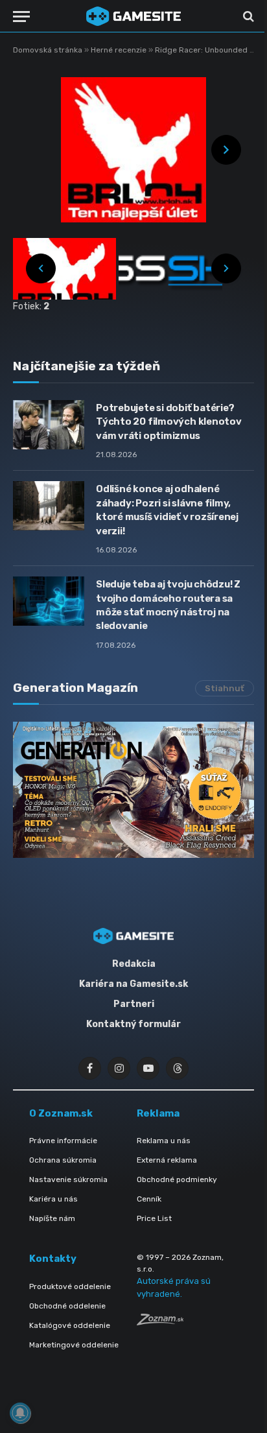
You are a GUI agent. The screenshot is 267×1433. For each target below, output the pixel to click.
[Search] (247, 16)
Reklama (158, 1113)
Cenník (149, 1198)
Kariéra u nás (53, 1198)
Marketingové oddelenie (74, 1344)
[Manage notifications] (20, 1413)
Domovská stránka (47, 49)
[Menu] (21, 16)
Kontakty (52, 1258)
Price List (154, 1218)
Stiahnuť (224, 688)
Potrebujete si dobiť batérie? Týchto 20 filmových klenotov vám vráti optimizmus (169, 422)
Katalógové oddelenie (69, 1325)
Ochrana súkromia (63, 1160)
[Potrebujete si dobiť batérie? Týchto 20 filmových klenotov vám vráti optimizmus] (48, 424)
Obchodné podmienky (177, 1179)
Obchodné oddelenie (67, 1305)
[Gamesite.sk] (133, 16)
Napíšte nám (52, 1218)
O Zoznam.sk (61, 1113)
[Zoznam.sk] (160, 1322)
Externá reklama (167, 1160)
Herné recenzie (119, 49)
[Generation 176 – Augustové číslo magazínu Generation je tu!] (133, 789)
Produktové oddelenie (70, 1286)
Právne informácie (63, 1140)
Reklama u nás (164, 1140)
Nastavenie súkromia (68, 1179)
